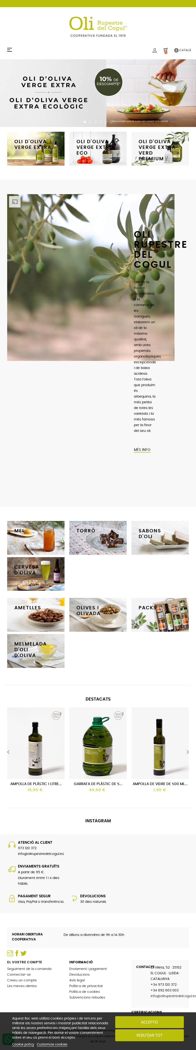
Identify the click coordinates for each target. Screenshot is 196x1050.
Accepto (149, 1022)
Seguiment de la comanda (29, 969)
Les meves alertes (22, 986)
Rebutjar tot (149, 1035)
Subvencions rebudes (87, 997)
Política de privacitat (86, 986)
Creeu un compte (22, 980)
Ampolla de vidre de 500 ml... (160, 784)
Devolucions (79, 974)
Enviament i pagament (88, 969)
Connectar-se (19, 974)
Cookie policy (23, 1044)
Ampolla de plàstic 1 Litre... (36, 784)
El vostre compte (24, 962)
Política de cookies (84, 992)
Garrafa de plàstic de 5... (98, 784)
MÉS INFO (142, 450)
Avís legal (77, 980)
